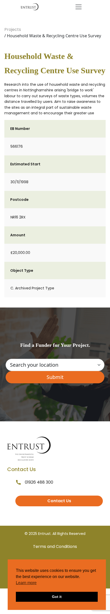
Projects (12, 29)
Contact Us (59, 501)
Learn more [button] (26, 583)
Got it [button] (57, 597)
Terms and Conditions (55, 546)
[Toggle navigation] (78, 7)
